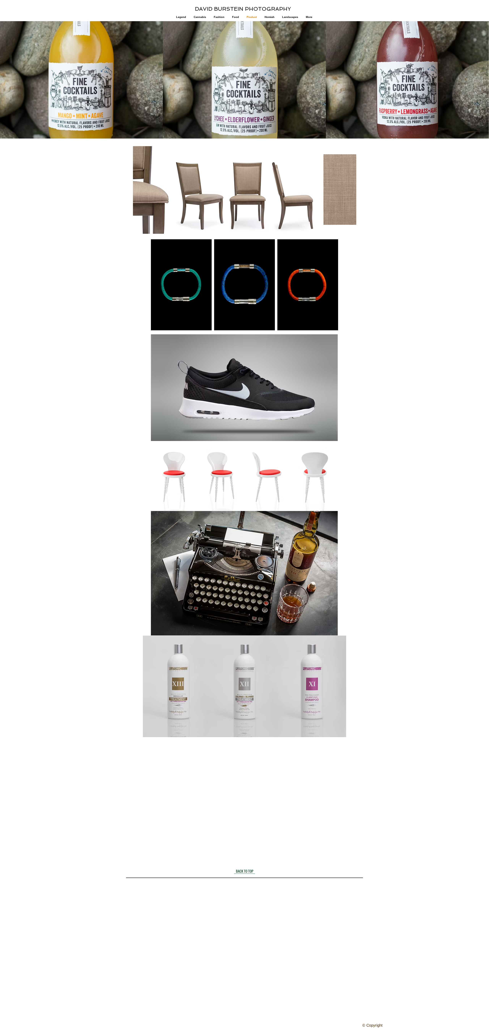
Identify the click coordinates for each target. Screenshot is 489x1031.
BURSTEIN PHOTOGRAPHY (251, 9)
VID (207, 9)
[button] (81, 80)
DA (199, 9)
